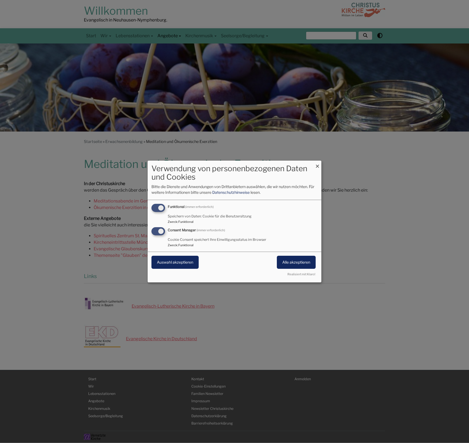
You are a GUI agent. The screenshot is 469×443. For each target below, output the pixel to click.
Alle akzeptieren (296, 262)
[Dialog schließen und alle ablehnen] (317, 164)
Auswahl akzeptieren (175, 262)
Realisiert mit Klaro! (301, 274)
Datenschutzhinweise (231, 192)
